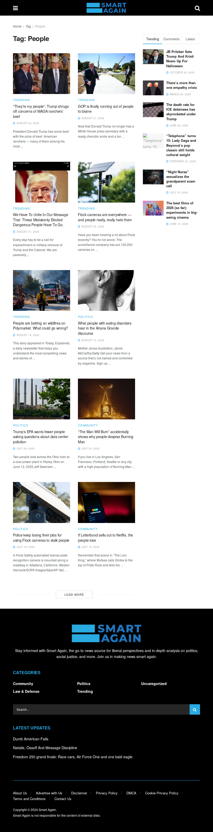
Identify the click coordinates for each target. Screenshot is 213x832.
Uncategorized (154, 683)
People (40, 26)
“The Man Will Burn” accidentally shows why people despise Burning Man (105, 436)
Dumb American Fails (30, 738)
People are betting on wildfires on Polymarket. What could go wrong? (40, 325)
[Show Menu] (15, 8)
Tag (28, 26)
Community (88, 425)
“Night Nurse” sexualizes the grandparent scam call (180, 179)
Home (17, 26)
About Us (20, 792)
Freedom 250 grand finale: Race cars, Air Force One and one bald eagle (72, 756)
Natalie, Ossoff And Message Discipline (45, 747)
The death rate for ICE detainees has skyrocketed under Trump (181, 111)
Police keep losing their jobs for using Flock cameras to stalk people (41, 537)
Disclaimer (79, 792)
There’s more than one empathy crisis (181, 85)
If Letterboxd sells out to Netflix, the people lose (105, 537)
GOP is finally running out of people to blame (106, 109)
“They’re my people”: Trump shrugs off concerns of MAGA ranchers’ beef (41, 111)
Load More (74, 594)
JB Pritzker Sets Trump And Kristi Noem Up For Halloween (180, 58)
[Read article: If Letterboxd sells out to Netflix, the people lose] (106, 502)
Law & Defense (26, 691)
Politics (85, 316)
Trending (21, 99)
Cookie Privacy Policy (161, 792)
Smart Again (47, 809)
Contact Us (63, 798)
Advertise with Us (49, 792)
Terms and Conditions (29, 798)
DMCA (131, 792)
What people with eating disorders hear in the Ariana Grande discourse (104, 328)
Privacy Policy (107, 792)
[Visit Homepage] (106, 8)
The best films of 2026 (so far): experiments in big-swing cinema (181, 210)
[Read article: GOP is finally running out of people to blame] (106, 73)
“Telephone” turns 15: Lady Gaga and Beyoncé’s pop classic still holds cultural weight (181, 145)
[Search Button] (197, 8)
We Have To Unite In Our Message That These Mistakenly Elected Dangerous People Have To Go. (40, 219)
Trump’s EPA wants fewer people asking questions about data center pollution (40, 436)
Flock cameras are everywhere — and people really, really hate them (105, 217)
